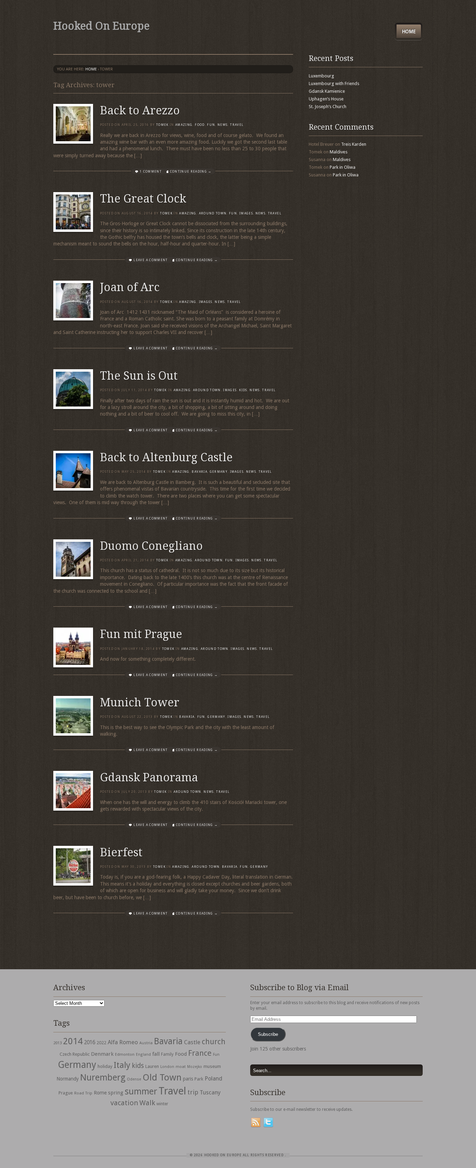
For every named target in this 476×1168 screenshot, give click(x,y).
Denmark (102, 1054)
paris (188, 1079)
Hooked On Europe (101, 26)
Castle (192, 1042)
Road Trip (83, 1093)
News (222, 125)
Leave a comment (150, 260)
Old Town (162, 1077)
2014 (73, 1041)
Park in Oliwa (342, 167)
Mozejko (194, 1066)
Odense (134, 1079)
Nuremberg (102, 1077)
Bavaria (199, 471)
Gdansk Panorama (149, 777)
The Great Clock (143, 198)
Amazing (183, 125)
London (167, 1066)
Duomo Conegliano (151, 546)
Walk (147, 1103)
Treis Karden (353, 144)
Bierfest (121, 852)
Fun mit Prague (141, 634)
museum (212, 1066)
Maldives (338, 151)
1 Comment (151, 171)
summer (141, 1091)
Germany (219, 471)
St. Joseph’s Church (327, 106)
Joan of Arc (130, 287)
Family (167, 1054)
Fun (211, 125)
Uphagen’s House (326, 98)
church (213, 1041)
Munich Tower (139, 702)
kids (138, 1066)
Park (198, 1079)
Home (409, 31)
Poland (213, 1078)
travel (237, 125)
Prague (66, 1092)
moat (181, 1066)
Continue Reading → (191, 171)
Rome (100, 1092)
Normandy (67, 1079)
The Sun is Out (139, 375)
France (200, 1052)
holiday (105, 1066)
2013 (57, 1042)
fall (156, 1054)
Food (200, 125)
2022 (101, 1042)
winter (162, 1103)
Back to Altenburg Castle (166, 457)
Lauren (152, 1066)
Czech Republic (75, 1054)
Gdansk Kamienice (327, 91)
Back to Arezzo (140, 110)
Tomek (162, 125)
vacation (124, 1103)
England (143, 1054)
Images (246, 213)
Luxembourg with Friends (334, 83)
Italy (122, 1065)
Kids (243, 390)
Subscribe (268, 1034)
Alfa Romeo (123, 1042)
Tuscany (210, 1092)
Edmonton (125, 1054)
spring (115, 1093)
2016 (89, 1042)
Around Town (213, 213)
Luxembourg (321, 75)
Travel (172, 1091)
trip (192, 1092)
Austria (146, 1043)
